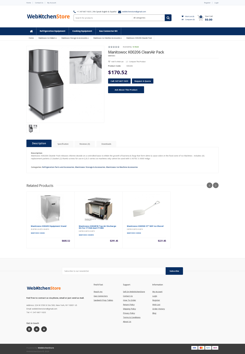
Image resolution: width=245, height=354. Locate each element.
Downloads (106, 144)
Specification (63, 144)
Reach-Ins (98, 291)
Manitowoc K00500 (134, 233)
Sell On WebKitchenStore (134, 291)
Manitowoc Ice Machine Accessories (107, 38)
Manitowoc (111, 56)
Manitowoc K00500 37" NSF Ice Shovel (145, 226)
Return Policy (129, 304)
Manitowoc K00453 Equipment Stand (48, 226)
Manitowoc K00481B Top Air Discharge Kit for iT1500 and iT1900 (97, 227)
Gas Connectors (101, 296)
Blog (154, 313)
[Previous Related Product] (209, 185)
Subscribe (174, 271)
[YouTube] (44, 329)
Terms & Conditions (131, 317)
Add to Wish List (117, 62)
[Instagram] (29, 329)
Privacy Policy (129, 313)
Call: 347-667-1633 (119, 81)
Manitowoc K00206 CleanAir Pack (139, 38)
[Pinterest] (36, 329)
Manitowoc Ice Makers (47, 38)
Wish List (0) (189, 16)
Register (207, 3)
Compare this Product (137, 62)
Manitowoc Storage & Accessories (74, 38)
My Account (51, 3)
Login (217, 3)
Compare (189, 19)
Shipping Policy (129, 308)
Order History (158, 308)
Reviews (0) (84, 144)
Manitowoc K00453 (38, 233)
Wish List (156, 304)
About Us (127, 321)
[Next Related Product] (216, 185)
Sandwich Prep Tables (103, 300)
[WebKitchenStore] (44, 290)
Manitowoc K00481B (86, 235)
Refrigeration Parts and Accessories (58, 167)
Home (28, 3)
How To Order (129, 300)
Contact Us (39, 3)
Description (39, 143)
